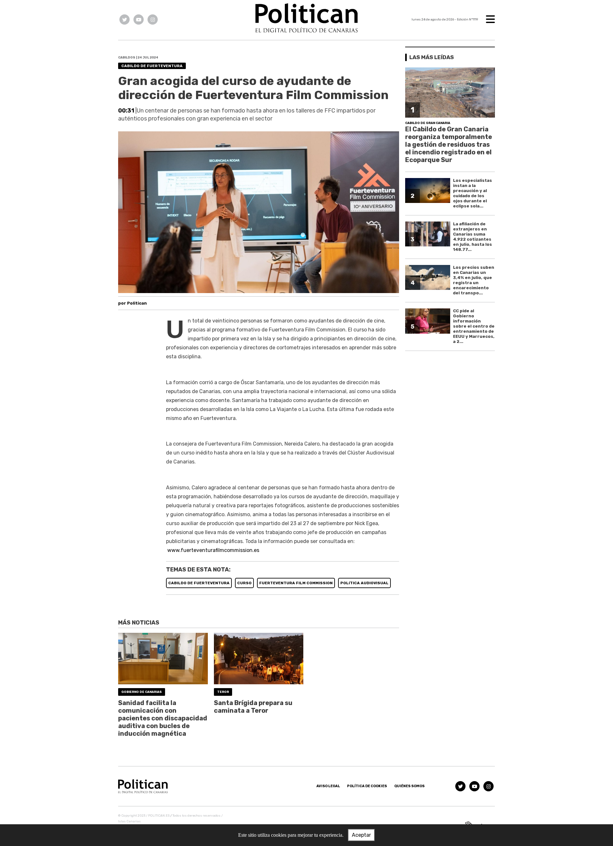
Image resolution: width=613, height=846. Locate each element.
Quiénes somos (409, 786)
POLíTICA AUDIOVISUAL (364, 583)
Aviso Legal (328, 786)
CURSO (244, 583)
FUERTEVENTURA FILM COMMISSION (296, 583)
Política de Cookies (367, 786)
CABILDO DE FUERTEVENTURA (199, 583)
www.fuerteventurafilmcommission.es (213, 550)
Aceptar (361, 835)
